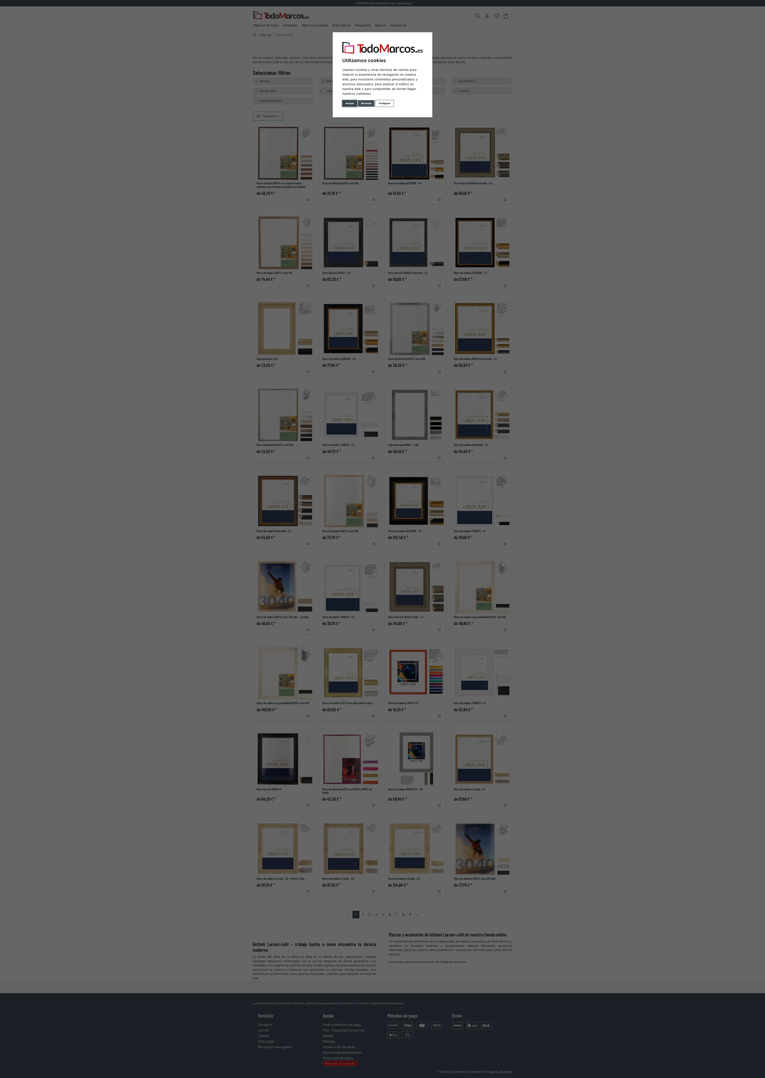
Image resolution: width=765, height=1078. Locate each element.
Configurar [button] (384, 103)
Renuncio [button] (366, 103)
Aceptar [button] (349, 103)
